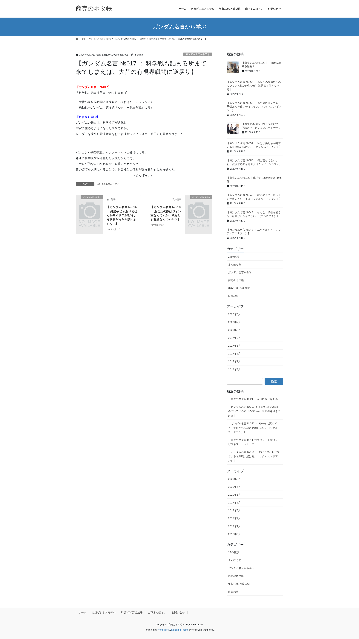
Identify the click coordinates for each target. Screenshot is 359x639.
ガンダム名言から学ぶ (197, 54)
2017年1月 (234, 361)
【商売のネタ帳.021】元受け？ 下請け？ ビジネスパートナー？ (254, 442)
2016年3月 (234, 369)
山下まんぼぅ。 (157, 612)
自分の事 (233, 295)
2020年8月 (234, 314)
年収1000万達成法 (239, 288)
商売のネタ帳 (236, 280)
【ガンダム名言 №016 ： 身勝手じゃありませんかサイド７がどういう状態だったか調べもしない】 (122, 215)
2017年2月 (234, 353)
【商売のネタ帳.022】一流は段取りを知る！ (254, 398)
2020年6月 (234, 329)
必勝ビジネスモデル (103, 612)
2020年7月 (234, 322)
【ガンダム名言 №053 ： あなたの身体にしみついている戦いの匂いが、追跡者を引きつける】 (254, 86)
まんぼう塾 (234, 264)
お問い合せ (178, 612)
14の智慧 (233, 256)
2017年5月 (234, 345)
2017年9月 (234, 337)
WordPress (163, 630)
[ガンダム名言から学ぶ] (89, 203)
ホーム (82, 612)
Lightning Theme (179, 630)
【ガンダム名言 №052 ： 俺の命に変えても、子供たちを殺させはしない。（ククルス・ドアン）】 (254, 107)
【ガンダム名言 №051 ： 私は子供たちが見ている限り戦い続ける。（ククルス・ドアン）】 (254, 456)
